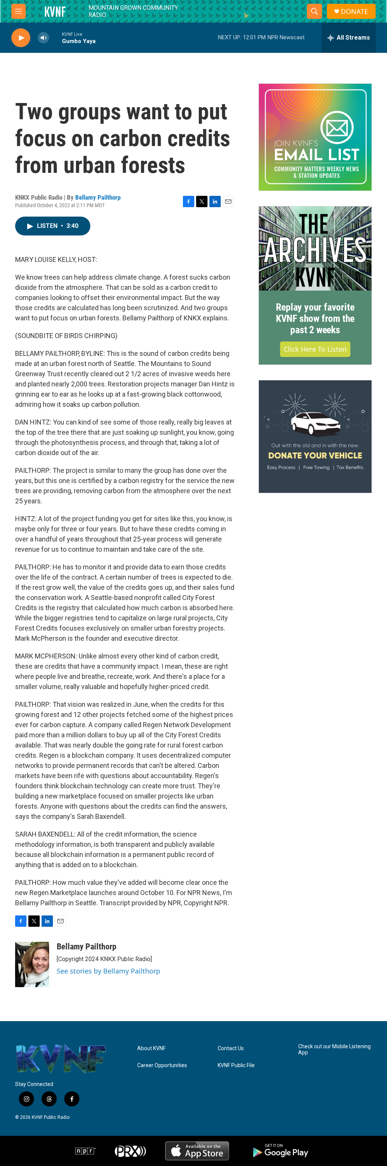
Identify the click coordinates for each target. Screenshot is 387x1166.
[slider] (55, 38)
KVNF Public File (236, 1065)
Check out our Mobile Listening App (334, 1049)
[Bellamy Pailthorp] (32, 964)
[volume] (43, 37)
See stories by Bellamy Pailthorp (108, 970)
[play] (21, 38)
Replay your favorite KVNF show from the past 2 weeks (315, 318)
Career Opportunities (162, 1065)
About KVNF (151, 1048)
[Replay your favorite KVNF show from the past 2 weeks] (315, 248)
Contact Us (231, 1048)
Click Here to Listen (315, 349)
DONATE (354, 11)
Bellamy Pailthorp (98, 197)
